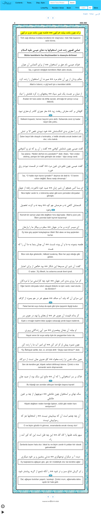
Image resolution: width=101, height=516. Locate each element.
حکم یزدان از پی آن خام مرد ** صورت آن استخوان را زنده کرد (50, 79)
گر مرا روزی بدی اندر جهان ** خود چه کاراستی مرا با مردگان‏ (50, 281)
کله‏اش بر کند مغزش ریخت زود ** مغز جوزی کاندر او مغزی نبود (50, 111)
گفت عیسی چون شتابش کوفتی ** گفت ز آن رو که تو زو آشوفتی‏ (50, 148)
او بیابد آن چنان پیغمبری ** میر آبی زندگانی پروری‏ (50, 330)
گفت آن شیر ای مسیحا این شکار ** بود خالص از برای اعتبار (50, 266)
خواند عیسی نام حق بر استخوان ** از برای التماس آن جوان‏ (50, 64)
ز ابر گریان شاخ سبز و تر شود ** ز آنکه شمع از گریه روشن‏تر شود (50, 471)
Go (90, 8)
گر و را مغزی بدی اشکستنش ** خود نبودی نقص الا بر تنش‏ (50, 131)
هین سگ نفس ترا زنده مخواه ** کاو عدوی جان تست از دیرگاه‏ (50, 359)
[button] (19, 2)
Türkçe (91, 14)
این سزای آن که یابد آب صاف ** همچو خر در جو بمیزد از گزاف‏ (50, 298)
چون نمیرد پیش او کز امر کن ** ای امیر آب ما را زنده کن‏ (50, 344)
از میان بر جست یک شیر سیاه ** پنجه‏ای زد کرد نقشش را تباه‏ (50, 94)
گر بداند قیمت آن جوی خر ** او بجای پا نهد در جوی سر (50, 315)
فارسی (97, 14)
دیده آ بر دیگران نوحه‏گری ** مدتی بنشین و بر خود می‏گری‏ (50, 456)
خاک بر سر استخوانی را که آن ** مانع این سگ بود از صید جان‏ (50, 376)
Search (72, 3)
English (85, 14)
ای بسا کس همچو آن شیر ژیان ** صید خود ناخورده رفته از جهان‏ (50, 188)
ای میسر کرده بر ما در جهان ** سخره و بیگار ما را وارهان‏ (50, 227)
